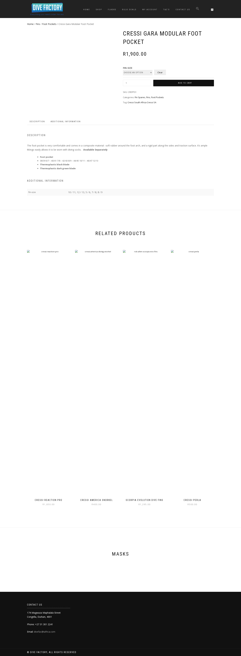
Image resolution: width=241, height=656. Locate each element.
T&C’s (166, 10)
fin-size (127, 68)
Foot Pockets (49, 24)
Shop (99, 10)
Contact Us (183, 10)
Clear (160, 72)
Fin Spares (140, 97)
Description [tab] (37, 121)
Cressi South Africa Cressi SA (142, 102)
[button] (197, 9)
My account (149, 10)
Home (86, 10)
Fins (38, 24)
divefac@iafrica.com (44, 631)
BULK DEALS (129, 10)
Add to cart (185, 83)
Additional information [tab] (65, 121)
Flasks (112, 10)
